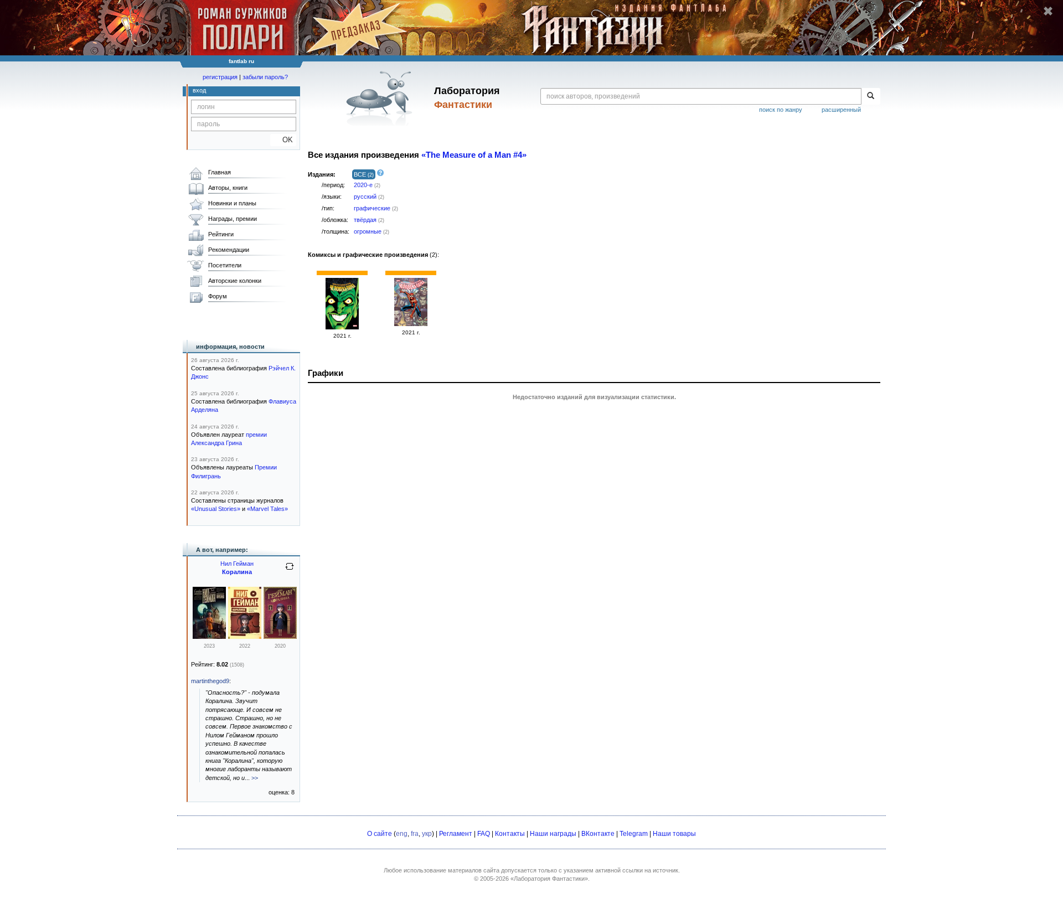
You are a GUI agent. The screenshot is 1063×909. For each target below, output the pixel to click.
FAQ (483, 834)
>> (254, 777)
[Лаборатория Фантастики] (381, 98)
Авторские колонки (234, 280)
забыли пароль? (265, 77)
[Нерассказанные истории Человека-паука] (342, 327)
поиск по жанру (780, 109)
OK (283, 140)
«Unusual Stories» (215, 508)
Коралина (237, 572)
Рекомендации (228, 249)
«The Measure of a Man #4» (474, 155)
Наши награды (553, 834)
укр (427, 834)
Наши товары (674, 834)
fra (415, 834)
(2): (373, 254)
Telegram (634, 834)
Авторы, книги (227, 187)
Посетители (224, 265)
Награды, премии (232, 218)
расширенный (841, 109)
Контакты (510, 834)
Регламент (455, 834)
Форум (217, 296)
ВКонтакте (598, 834)
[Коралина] (209, 636)
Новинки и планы (232, 203)
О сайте (379, 834)
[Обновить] (289, 570)
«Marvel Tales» (267, 508)
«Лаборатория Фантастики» (549, 878)
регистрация (220, 77)
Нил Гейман (237, 563)
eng (401, 834)
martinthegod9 (210, 681)
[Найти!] (870, 96)
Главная (219, 172)
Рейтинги (221, 234)
